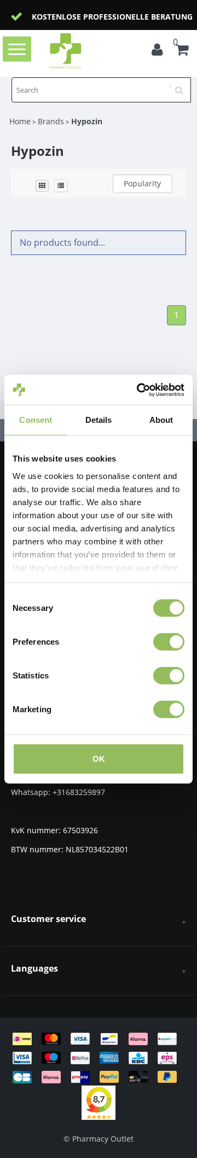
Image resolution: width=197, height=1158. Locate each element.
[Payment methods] (98, 1057)
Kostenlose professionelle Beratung (112, 16)
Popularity (142, 183)
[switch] (168, 642)
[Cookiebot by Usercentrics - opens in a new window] (139, 390)
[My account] (160, 51)
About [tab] (161, 420)
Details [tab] (98, 420)
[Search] (183, 86)
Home (20, 121)
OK (98, 758)
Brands (51, 121)
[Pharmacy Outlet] (82, 51)
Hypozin (86, 121)
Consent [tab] (35, 420)
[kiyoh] (98, 1102)
